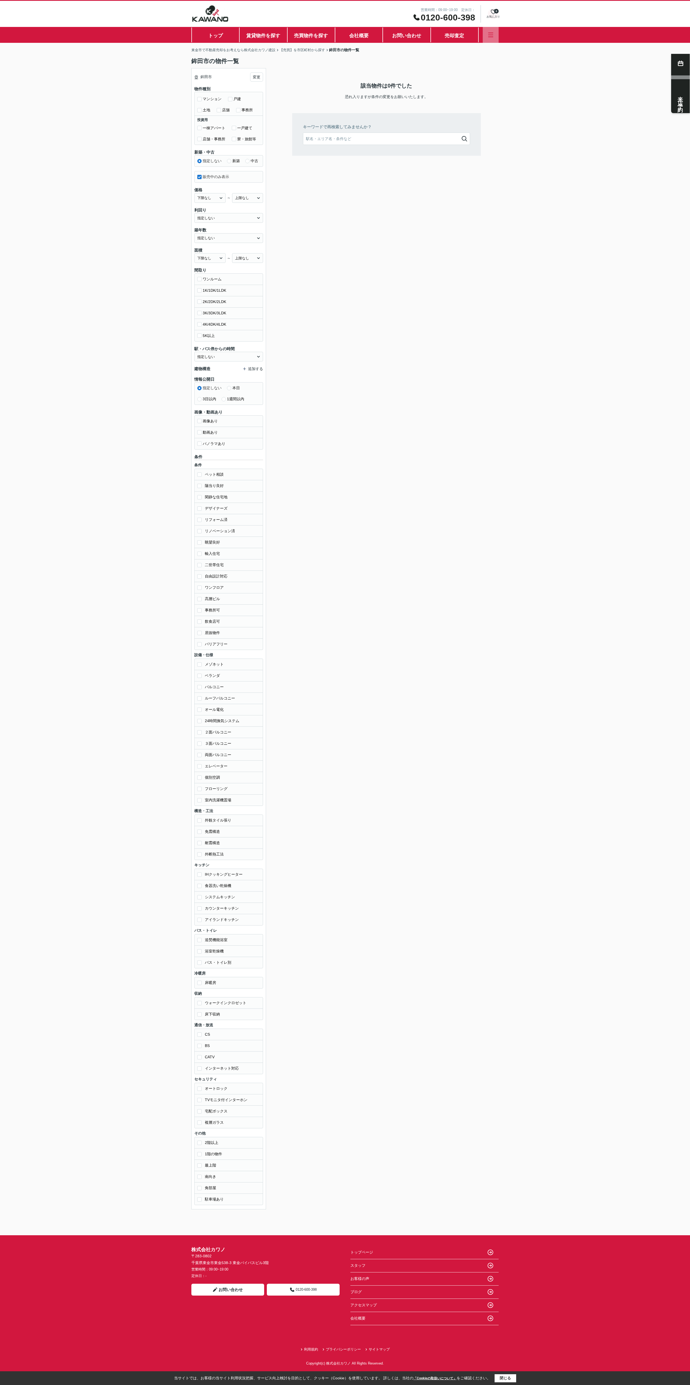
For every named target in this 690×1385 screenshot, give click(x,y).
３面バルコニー (218, 743)
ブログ (356, 1292)
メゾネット (214, 664)
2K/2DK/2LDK (214, 302)
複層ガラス (214, 1122)
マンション (212, 99)
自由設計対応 (216, 576)
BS (207, 1045)
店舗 (226, 110)
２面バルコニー (218, 732)
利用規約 (311, 1349)
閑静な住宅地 (216, 497)
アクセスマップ (363, 1305)
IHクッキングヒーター (224, 874)
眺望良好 (212, 542)
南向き (210, 1176)
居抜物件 (212, 633)
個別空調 (212, 777)
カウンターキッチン (222, 908)
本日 (236, 388)
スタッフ (357, 1265)
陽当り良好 (214, 485)
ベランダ (212, 675)
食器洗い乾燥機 (218, 885)
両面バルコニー (218, 755)
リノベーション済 (220, 531)
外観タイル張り (218, 820)
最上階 (210, 1165)
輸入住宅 (212, 553)
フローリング (216, 789)
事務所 (247, 110)
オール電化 (214, 709)
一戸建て (244, 128)
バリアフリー (216, 644)
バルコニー (214, 687)
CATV (210, 1057)
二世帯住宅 (214, 565)
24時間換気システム (222, 721)
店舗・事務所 (214, 139)
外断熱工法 (214, 854)
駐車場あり (214, 1199)
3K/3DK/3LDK (214, 313)
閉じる (505, 1378)
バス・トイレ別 (218, 962)
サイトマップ (379, 1349)
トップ (215, 35)
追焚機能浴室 (216, 940)
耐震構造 (212, 843)
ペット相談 (214, 474)
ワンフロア (214, 587)
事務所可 (212, 610)
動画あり (210, 432)
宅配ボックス (216, 1111)
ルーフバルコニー (220, 698)
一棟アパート (214, 128)
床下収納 (212, 1014)
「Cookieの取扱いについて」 (435, 1378)
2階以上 (211, 1142)
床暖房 (210, 982)
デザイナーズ (216, 508)
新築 (236, 161)
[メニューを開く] (490, 35)
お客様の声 (359, 1278)
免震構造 (212, 831)
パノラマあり (214, 443)
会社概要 (359, 35)
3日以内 (209, 399)
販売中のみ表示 (216, 177)
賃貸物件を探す (263, 35)
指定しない (212, 161)
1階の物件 (213, 1154)
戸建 (237, 99)
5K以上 (209, 335)
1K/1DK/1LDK (214, 290)
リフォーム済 (216, 519)
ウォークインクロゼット (225, 1003)
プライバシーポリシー (343, 1349)
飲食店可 (212, 621)
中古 (254, 161)
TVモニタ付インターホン (226, 1100)
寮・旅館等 (246, 139)
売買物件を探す (311, 35)
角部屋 (210, 1188)
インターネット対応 (222, 1068)
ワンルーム (212, 279)
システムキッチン (220, 897)
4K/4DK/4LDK (214, 324)
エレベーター (216, 766)
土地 (206, 110)
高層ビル (212, 599)
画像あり (210, 421)
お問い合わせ (406, 35)
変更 (256, 77)
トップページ (361, 1252)
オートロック (216, 1088)
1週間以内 (235, 399)
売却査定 (454, 35)
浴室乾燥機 (214, 951)
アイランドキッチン (222, 919)
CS (207, 1034)
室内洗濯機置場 (218, 800)
